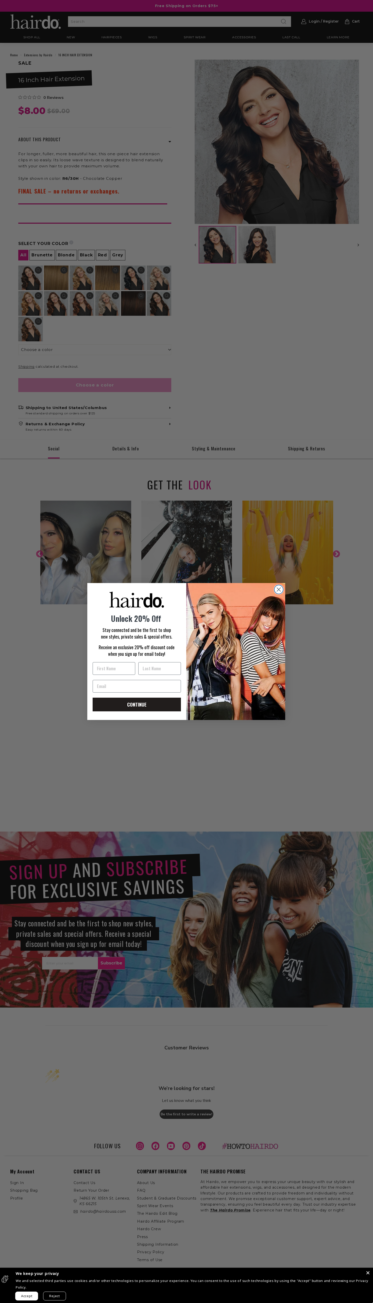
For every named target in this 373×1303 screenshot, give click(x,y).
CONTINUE (136, 704)
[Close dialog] (278, 589)
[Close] (367, 1272)
